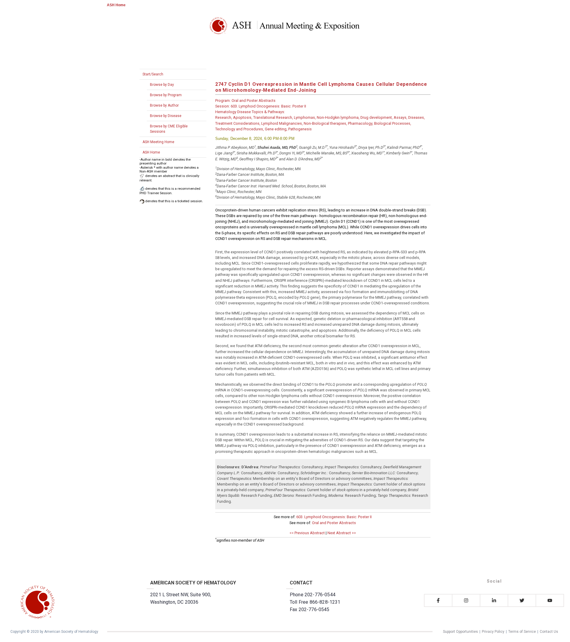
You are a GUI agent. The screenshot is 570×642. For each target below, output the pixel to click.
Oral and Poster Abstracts (334, 523)
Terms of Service (522, 632)
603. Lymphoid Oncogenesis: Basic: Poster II (334, 517)
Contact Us (549, 632)
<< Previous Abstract (307, 533)
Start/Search (152, 74)
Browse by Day (162, 85)
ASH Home (116, 5)
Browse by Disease (165, 116)
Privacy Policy (493, 632)
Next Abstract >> (341, 533)
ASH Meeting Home (158, 142)
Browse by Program (166, 95)
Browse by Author (164, 105)
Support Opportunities (460, 632)
